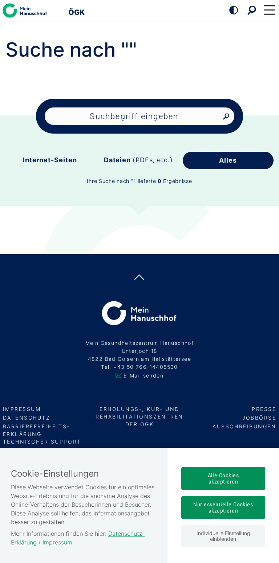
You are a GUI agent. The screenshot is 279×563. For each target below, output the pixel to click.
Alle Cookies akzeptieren (223, 478)
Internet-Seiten (50, 160)
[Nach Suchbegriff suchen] (226, 117)
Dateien (138, 160)
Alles (228, 160)
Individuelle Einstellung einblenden (223, 536)
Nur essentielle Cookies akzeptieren (223, 507)
